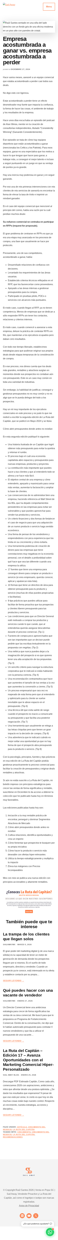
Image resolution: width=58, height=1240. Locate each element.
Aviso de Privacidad (29, 1205)
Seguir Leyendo (13, 981)
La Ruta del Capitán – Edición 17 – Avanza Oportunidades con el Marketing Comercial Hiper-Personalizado (28, 1060)
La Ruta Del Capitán (23, 1130)
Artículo (22, 1127)
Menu (49, 6)
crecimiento (24, 1132)
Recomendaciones (13, 1137)
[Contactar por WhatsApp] (50, 1232)
